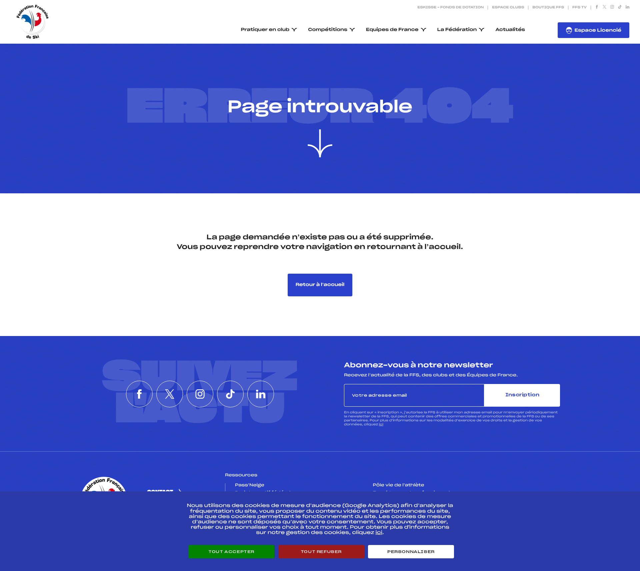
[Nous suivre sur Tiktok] (620, 7)
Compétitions (327, 30)
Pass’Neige (249, 485)
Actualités (510, 30)
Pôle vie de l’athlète (398, 485)
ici (381, 424)
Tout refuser (321, 552)
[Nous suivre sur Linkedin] (627, 7)
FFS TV (579, 7)
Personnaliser (411, 552)
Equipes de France (392, 30)
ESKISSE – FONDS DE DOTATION (450, 7)
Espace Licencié (597, 30)
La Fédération (457, 30)
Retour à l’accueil (320, 285)
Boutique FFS (548, 7)
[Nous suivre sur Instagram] (612, 7)
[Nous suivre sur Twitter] (604, 7)
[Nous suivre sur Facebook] (597, 7)
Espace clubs (508, 7)
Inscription (522, 395)
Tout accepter (231, 552)
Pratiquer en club (265, 30)
